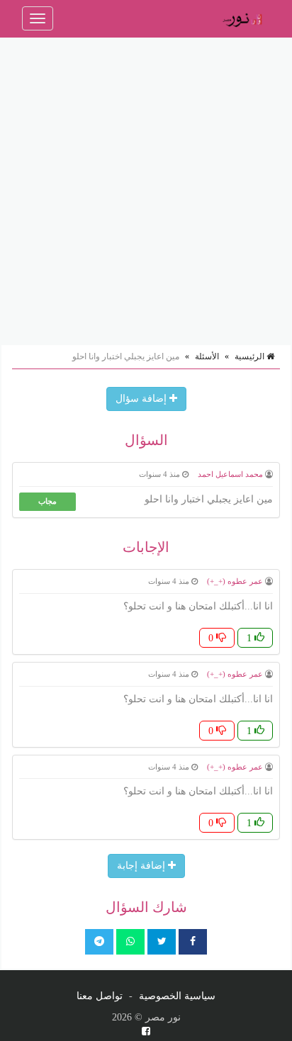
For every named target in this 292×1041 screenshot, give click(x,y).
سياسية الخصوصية (177, 996)
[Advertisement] (146, 191)
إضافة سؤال (142, 398)
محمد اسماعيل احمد (230, 474)
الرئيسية (250, 356)
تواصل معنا (100, 996)
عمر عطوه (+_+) (235, 581)
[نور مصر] (242, 18)
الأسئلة (207, 356)
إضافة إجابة (142, 865)
